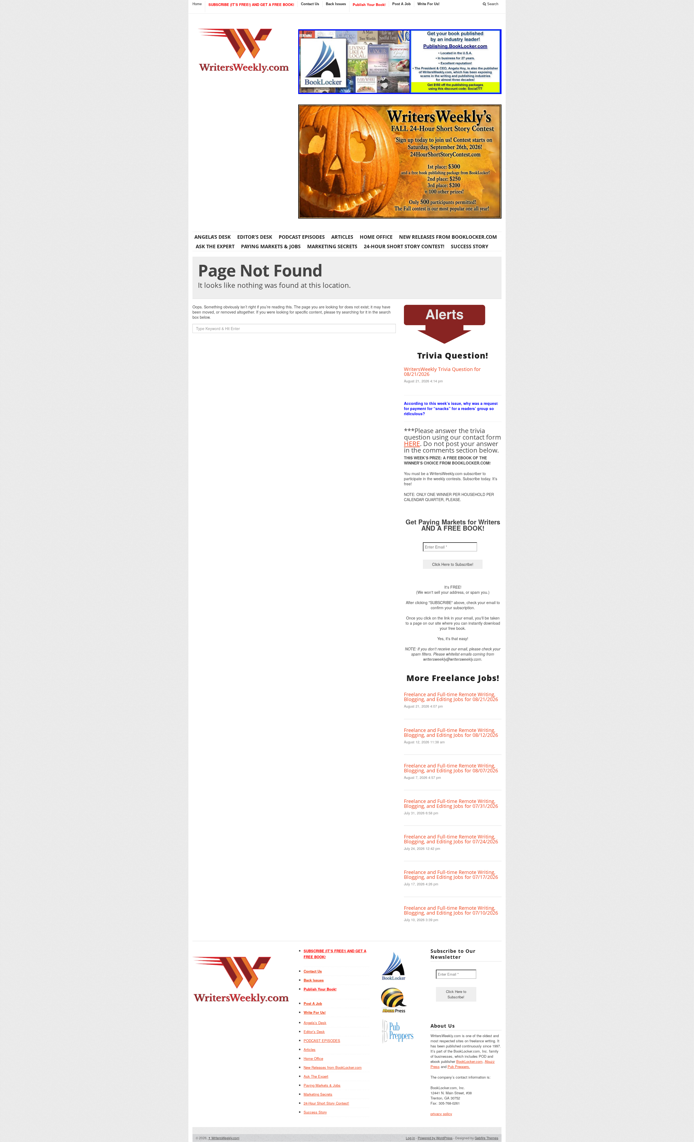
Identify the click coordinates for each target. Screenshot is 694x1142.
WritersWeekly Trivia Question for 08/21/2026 (442, 371)
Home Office (376, 237)
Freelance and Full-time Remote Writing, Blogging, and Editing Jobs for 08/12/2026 (451, 732)
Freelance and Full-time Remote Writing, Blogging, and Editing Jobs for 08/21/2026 (451, 696)
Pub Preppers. (459, 1066)
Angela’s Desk (212, 237)
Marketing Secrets (332, 246)
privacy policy (441, 1113)
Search (492, 4)
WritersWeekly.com (223, 1137)
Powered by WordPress (435, 1137)
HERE (412, 443)
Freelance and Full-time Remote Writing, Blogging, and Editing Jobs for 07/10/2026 (451, 910)
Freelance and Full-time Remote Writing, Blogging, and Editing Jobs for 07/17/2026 (451, 874)
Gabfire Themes (486, 1137)
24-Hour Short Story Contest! (404, 246)
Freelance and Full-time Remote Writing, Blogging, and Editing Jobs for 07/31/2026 (451, 803)
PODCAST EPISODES (302, 237)
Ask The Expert (215, 246)
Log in (410, 1137)
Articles (342, 237)
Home (197, 4)
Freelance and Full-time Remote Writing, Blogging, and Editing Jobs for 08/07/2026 (451, 768)
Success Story (469, 246)
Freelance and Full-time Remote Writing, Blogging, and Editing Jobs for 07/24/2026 (451, 839)
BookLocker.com (469, 1061)
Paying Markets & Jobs (271, 246)
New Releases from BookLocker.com (448, 237)
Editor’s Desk (254, 237)
